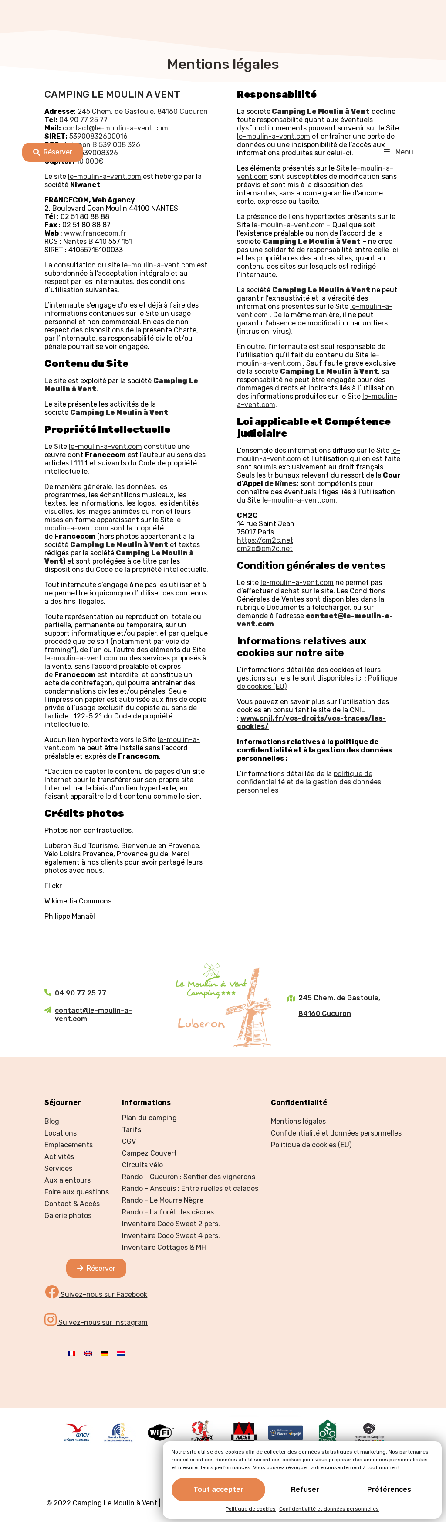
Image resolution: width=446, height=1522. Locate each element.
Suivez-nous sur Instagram (102, 1322)
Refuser (305, 1489)
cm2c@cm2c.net (265, 548)
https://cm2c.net (265, 540)
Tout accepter (218, 1489)
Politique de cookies (251, 1509)
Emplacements (68, 1145)
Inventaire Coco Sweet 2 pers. (171, 1224)
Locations (60, 1133)
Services (58, 1168)
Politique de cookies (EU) (311, 1145)
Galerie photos (67, 1215)
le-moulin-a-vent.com (105, 446)
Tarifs (131, 1129)
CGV (129, 1141)
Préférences (389, 1489)
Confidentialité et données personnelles (329, 1509)
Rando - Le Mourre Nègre (162, 1200)
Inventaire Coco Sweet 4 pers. (171, 1235)
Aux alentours (67, 1180)
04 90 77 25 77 (80, 993)
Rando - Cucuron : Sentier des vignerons (188, 1177)
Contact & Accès (72, 1204)
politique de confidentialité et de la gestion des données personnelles (309, 782)
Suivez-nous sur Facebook (103, 1294)
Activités (59, 1157)
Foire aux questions (76, 1192)
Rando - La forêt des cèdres (168, 1212)
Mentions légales (298, 1121)
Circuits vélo (142, 1165)
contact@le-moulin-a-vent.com (93, 1014)
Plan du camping (149, 1118)
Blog (51, 1121)
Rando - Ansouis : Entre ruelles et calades (190, 1188)
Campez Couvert (149, 1153)
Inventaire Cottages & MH (164, 1247)
